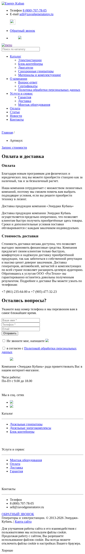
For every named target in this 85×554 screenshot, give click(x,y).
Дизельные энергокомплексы (30, 428)
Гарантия (24, 97)
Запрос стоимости (14, 147)
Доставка (24, 101)
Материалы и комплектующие (39, 75)
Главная (7, 132)
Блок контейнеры (22, 431)
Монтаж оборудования (34, 104)
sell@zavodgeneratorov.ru (36, 14)
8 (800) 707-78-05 (35, 10)
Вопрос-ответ (27, 82)
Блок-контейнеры (30, 64)
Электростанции (30, 60)
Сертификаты (28, 86)
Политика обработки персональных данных (49, 90)
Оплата (15, 464)
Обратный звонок (22, 30)
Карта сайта (23, 521)
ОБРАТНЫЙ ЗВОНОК (18, 514)
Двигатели (25, 67)
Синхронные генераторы (36, 71)
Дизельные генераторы (26, 424)
